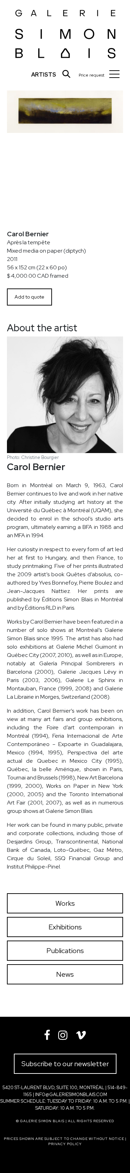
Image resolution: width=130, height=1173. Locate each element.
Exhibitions (65, 927)
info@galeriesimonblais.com (71, 1094)
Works (65, 903)
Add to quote (29, 297)
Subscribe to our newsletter (65, 1063)
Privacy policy (65, 1144)
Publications (65, 950)
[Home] (65, 31)
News (65, 974)
